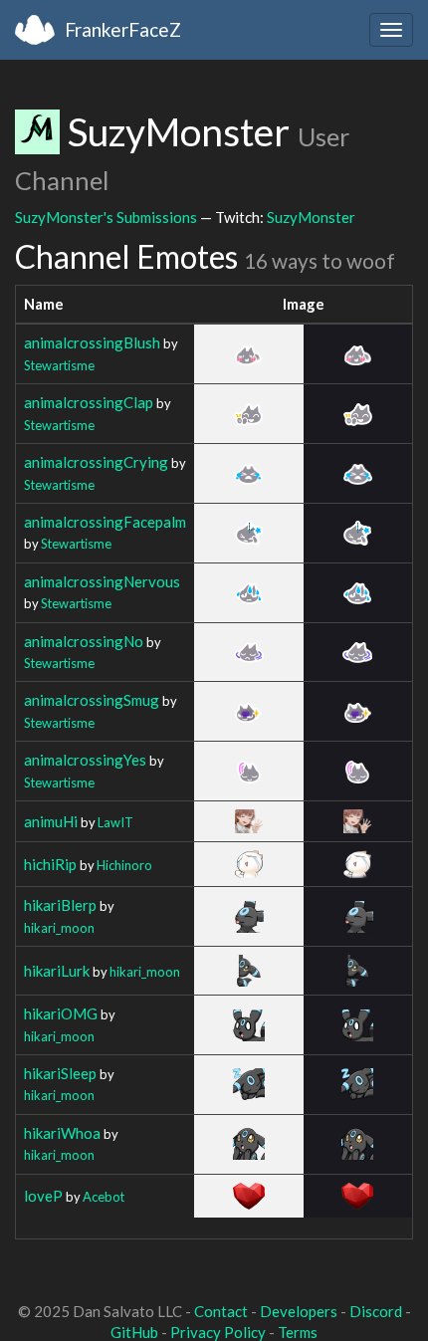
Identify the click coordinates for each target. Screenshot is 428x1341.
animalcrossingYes (85, 760)
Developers (298, 1311)
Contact (221, 1311)
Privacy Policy (218, 1332)
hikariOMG (61, 1013)
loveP (43, 1196)
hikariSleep (60, 1073)
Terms (298, 1332)
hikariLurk (57, 971)
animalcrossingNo (83, 641)
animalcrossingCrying (96, 462)
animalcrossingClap (88, 402)
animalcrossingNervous (102, 581)
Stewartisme (59, 365)
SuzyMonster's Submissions (106, 217)
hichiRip (50, 864)
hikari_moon (59, 928)
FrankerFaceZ (123, 29)
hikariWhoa (62, 1133)
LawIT (115, 822)
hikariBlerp (60, 905)
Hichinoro (124, 865)
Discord (375, 1311)
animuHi (51, 821)
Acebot (103, 1197)
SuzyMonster (311, 217)
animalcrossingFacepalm (105, 522)
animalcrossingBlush (92, 342)
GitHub (134, 1332)
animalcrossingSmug (91, 700)
